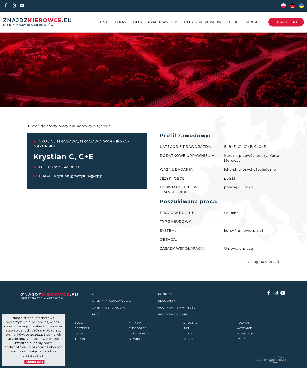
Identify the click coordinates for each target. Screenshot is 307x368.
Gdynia (80, 333)
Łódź (79, 322)
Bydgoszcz (137, 328)
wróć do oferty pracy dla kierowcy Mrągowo (70, 126)
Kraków (135, 322)
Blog (234, 22)
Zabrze (188, 338)
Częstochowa (140, 333)
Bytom (241, 338)
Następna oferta (262, 262)
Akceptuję (34, 362)
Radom (188, 333)
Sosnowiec (245, 333)
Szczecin (82, 328)
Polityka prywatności (177, 307)
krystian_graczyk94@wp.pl (79, 176)
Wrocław (191, 322)
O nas (120, 22)
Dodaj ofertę (286, 22)
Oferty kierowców (203, 22)
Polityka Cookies (173, 314)
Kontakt (254, 22)
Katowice (244, 328)
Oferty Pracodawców (155, 22)
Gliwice (135, 338)
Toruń (80, 338)
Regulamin (167, 300)
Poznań (242, 322)
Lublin (188, 328)
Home (102, 22)
